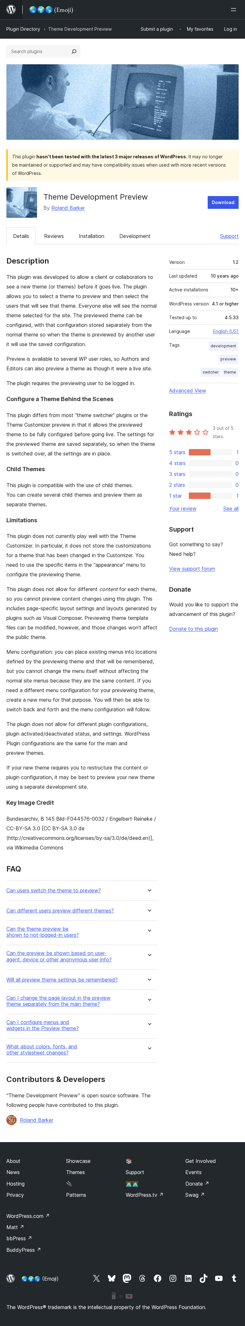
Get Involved (200, 1161)
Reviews (54, 236)
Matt (15, 1227)
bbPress (19, 1238)
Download (223, 202)
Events (193, 1172)
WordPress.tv (145, 1195)
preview (228, 359)
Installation (91, 236)
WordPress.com (28, 1216)
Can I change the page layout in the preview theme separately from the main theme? (58, 1001)
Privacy (15, 1195)
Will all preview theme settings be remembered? (62, 980)
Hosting (15, 1183)
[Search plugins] (74, 51)
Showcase (78, 1161)
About (13, 1161)
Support (229, 236)
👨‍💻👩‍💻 (132, 1183)
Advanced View (187, 390)
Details (21, 236)
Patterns (76, 1195)
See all (231, 508)
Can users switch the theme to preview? (53, 891)
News (13, 1172)
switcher (211, 372)
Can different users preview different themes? (60, 911)
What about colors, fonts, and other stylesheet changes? (41, 1050)
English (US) (226, 331)
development (223, 345)
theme (230, 372)
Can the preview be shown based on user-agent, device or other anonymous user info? (59, 956)
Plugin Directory (23, 29)
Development (135, 236)
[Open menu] (235, 9)
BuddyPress (23, 1250)
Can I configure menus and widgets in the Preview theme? (42, 1025)
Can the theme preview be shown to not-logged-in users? (42, 932)
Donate (197, 1183)
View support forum (192, 568)
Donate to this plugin (193, 629)
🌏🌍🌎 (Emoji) (40, 1278)
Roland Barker (68, 208)
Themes (75, 1172)
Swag (195, 1195)
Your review (183, 508)
